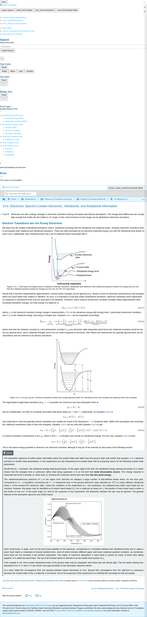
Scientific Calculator (13, 134)
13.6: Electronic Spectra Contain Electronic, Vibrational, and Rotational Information (33, 581)
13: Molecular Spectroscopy (125, 199)
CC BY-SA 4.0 (83, 581)
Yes (30, 596)
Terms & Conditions (75, 611)
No (40, 596)
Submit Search (8, 51)
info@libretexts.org (12, 613)
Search (6, 194)
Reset (4, 67)
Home (14, 199)
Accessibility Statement (93, 611)
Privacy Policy (60, 611)
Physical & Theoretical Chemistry (58, 199)
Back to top (6, 588)
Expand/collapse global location (143, 198)
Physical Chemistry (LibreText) (93, 199)
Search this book (7, 43)
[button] (9, 152)
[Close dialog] (1, 176)
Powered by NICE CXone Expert (38, 605)
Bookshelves (30, 199)
